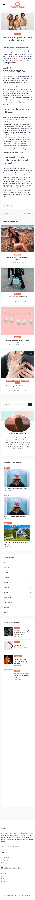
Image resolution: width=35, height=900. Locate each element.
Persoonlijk (16, 380)
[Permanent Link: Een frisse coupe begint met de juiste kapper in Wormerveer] (8, 631)
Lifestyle (7, 467)
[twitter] (7, 206)
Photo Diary (25, 380)
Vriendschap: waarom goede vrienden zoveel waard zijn (21, 675)
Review (17, 383)
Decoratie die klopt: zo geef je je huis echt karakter (21, 661)
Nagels (6, 592)
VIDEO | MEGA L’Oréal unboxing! (15, 516)
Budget (6, 567)
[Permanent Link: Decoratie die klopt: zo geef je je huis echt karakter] (8, 659)
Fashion (17, 34)
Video (6, 495)
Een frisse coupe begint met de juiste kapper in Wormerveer (22, 632)
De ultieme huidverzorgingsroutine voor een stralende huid (22, 647)
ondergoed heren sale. (18, 60)
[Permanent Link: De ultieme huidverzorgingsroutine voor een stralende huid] (8, 645)
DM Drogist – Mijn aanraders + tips (15, 488)
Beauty (6, 562)
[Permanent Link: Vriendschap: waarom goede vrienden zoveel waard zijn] (8, 736)
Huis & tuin (8, 523)
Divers (6, 572)
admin (14, 43)
